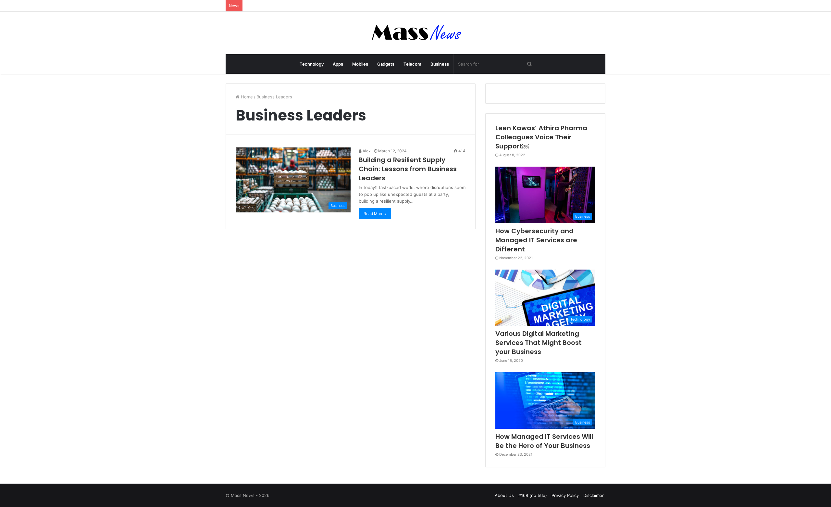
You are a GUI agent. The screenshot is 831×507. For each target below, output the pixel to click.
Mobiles (360, 64)
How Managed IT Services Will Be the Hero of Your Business (544, 441)
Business (439, 64)
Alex (366, 150)
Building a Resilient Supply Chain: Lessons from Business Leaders (408, 169)
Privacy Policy (565, 495)
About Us (504, 495)
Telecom (412, 64)
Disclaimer (593, 495)
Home (246, 96)
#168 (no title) (532, 495)
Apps (338, 64)
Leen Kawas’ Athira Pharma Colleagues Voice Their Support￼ (541, 137)
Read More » (375, 213)
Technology (312, 64)
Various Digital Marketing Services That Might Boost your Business (538, 342)
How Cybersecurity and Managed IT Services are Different (536, 240)
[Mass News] (415, 33)
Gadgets (385, 64)
